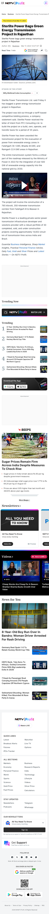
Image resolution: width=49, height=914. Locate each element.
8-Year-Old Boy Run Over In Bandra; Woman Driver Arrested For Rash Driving (24, 635)
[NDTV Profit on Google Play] (15, 894)
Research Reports (32, 767)
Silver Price (29, 786)
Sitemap (36, 905)
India (26, 771)
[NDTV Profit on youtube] (31, 857)
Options (27, 747)
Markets (7, 763)
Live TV (27, 743)
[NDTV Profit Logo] (24, 718)
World (6, 775)
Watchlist (28, 740)
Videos (27, 782)
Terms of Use (17, 905)
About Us (7, 905)
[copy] (46, 50)
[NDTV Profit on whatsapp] (36, 857)
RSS (43, 905)
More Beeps (24, 500)
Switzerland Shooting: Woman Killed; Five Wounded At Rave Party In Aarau (15, 695)
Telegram (28, 803)
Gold (14, 251)
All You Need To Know (12, 534)
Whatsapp (28, 807)
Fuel (9, 251)
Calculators (29, 790)
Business (15, 46)
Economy (8, 767)
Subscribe (7, 544)
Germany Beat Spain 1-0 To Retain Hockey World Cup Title (15, 648)
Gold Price (8, 786)
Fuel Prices (8, 790)
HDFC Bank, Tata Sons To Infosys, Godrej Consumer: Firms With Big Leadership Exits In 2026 (14, 666)
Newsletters (9, 803)
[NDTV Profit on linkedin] (26, 857)
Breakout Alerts (10, 743)
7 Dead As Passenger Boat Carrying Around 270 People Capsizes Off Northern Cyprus (15, 680)
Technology (29, 775)
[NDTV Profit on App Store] (34, 894)
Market (41, 244)
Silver (24, 251)
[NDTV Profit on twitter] (17, 857)
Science (7, 782)
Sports (6, 778)
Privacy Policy (27, 905)
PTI (9, 46)
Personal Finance (27, 248)
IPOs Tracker (9, 751)
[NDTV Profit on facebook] (12, 857)
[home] (14, 2)
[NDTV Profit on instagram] (22, 857)
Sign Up (24, 830)
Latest (41, 251)
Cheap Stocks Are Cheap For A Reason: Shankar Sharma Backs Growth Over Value (20, 587)
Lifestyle (28, 778)
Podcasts (8, 807)
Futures (7, 747)
